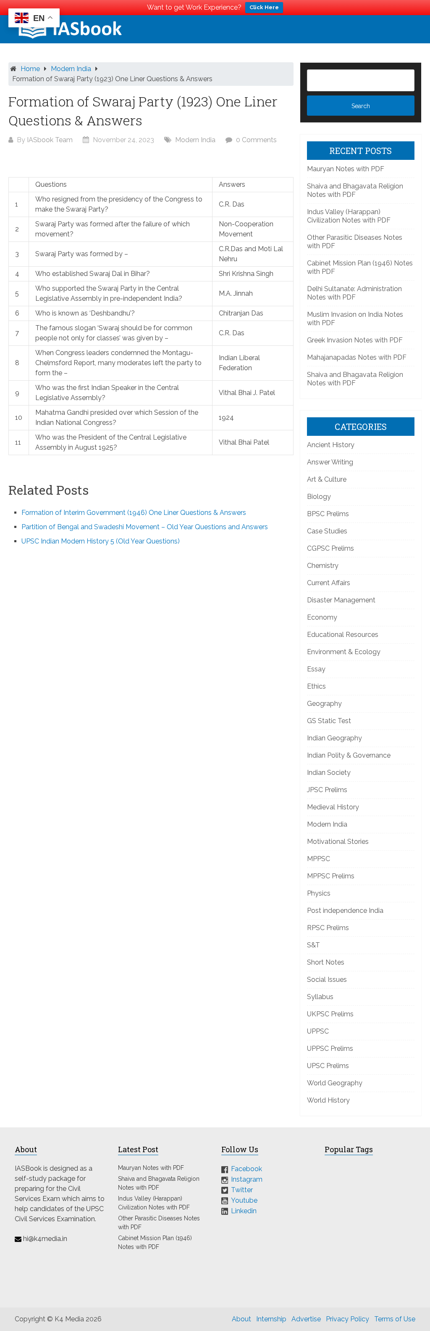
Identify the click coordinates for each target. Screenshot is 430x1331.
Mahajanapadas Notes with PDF (356, 357)
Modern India (71, 69)
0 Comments (256, 140)
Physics (318, 893)
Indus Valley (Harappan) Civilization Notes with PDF (349, 216)
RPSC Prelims (328, 928)
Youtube (244, 1200)
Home (30, 69)
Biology (319, 497)
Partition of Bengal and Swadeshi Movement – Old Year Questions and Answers (144, 527)
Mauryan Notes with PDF (345, 169)
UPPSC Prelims (330, 1049)
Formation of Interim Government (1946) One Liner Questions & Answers (133, 513)
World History (328, 1100)
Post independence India (345, 911)
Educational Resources (342, 635)
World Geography (334, 1083)
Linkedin (244, 1210)
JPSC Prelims (327, 790)
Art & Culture (326, 479)
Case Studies (327, 531)
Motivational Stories (338, 842)
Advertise (306, 1319)
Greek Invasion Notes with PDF (355, 340)
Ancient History (330, 445)
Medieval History (333, 807)
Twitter (242, 1190)
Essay (316, 669)
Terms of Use (394, 1319)
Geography (324, 704)
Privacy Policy (347, 1319)
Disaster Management (341, 600)
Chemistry (322, 566)
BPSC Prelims (328, 514)
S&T (313, 945)
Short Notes (325, 962)
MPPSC (318, 859)
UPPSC (318, 1031)
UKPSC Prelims (330, 1014)
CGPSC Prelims (330, 548)
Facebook (246, 1169)
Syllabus (320, 997)
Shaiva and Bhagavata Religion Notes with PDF (355, 190)
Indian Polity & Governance (349, 755)
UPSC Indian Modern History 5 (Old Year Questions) (100, 541)
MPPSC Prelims (330, 876)
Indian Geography (334, 738)
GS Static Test (329, 721)
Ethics (316, 686)
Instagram (246, 1179)
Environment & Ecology (343, 652)
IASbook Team (50, 140)
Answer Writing (330, 462)
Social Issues (327, 980)
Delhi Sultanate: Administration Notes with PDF (354, 293)
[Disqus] (150, 666)
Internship (271, 1319)
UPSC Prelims (328, 1066)
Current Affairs (328, 583)
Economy (322, 617)
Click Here (264, 7)
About (241, 1319)
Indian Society (329, 773)
